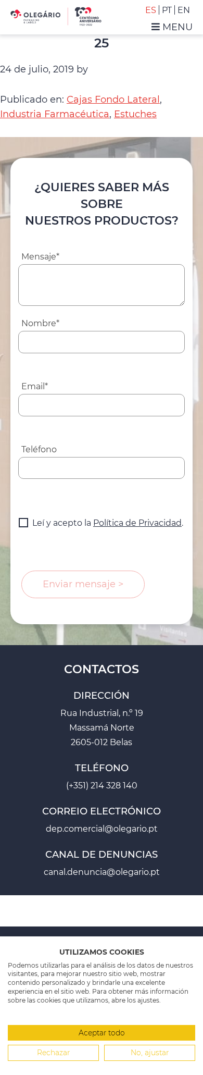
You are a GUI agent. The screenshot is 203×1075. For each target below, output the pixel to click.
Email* (34, 386)
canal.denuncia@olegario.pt (102, 872)
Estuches (135, 114)
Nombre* (40, 323)
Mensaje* (40, 257)
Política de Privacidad (137, 523)
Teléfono (39, 449)
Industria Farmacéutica (54, 114)
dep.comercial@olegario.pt (102, 829)
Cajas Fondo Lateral (113, 99)
